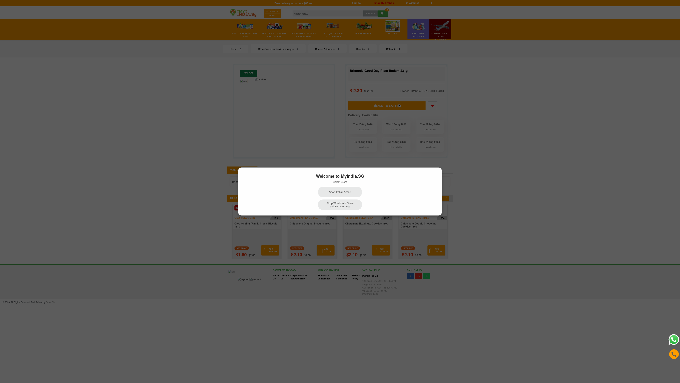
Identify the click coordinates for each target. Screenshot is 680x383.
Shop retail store (340, 192)
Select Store (340, 182)
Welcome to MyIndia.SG (340, 176)
